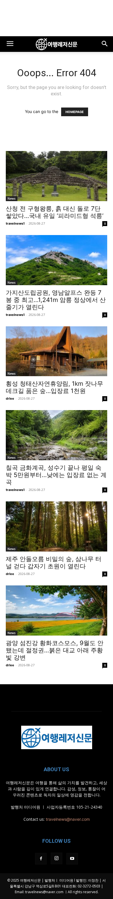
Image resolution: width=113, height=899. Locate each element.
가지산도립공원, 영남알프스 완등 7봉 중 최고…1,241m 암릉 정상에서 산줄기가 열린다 (56, 300)
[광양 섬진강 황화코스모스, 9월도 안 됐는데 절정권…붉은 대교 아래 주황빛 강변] (56, 610)
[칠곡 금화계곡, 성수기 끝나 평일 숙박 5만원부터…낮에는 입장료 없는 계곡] (56, 435)
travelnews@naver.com (68, 819)
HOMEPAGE (74, 112)
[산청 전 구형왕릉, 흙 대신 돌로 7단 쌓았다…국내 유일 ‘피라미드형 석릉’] (56, 176)
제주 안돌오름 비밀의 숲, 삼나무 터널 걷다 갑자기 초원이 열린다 (53, 562)
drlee (10, 398)
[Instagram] (56, 858)
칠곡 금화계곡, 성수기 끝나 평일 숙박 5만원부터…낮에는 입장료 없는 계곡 (56, 475)
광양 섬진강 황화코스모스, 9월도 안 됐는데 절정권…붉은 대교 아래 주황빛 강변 (54, 650)
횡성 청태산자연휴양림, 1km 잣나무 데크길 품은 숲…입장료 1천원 (54, 387)
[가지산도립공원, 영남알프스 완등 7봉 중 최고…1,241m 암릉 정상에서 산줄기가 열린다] (56, 260)
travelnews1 (15, 223)
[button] (10, 44)
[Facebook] (41, 859)
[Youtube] (72, 859)
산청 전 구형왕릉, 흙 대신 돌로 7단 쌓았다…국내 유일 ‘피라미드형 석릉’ (54, 212)
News (12, 198)
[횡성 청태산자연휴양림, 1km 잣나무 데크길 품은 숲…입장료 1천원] (56, 351)
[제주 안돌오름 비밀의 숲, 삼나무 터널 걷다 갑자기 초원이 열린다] (56, 526)
